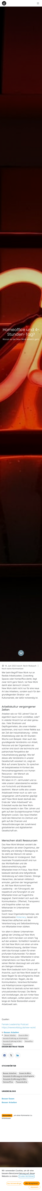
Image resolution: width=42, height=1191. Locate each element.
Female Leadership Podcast (15, 1024)
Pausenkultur (7, 1044)
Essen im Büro (23, 1035)
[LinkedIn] (17, 1055)
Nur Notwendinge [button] (14, 1183)
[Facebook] (4, 1055)
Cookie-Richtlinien (26, 1176)
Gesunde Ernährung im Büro (12, 1041)
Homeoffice (29, 1041)
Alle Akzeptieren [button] (31, 1183)
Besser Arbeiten (10, 1035)
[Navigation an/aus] (38, 3)
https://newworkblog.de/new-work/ (19, 1027)
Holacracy (21, 917)
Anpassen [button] (34, 1187)
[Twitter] (11, 1055)
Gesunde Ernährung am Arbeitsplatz (15, 1038)
